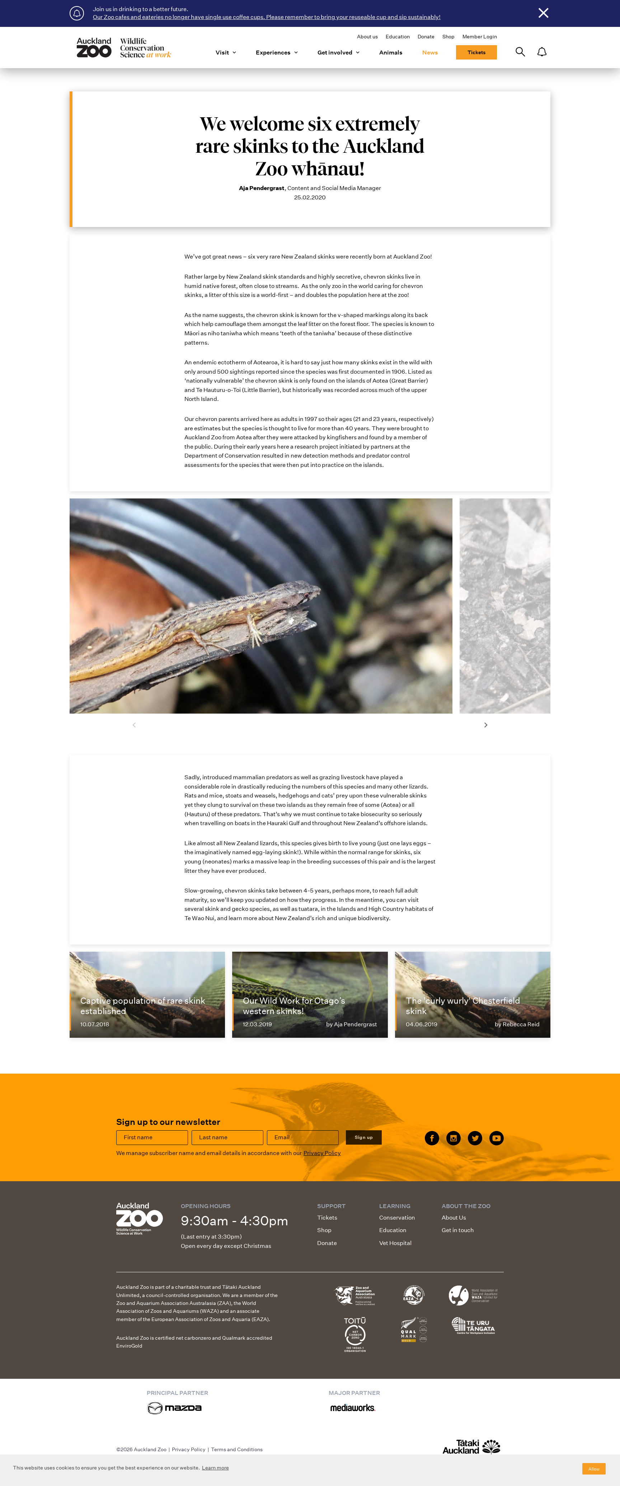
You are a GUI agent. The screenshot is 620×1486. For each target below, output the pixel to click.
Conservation (397, 1217)
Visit (222, 52)
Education (398, 36)
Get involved (335, 52)
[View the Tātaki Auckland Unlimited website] (471, 1450)
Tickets (476, 52)
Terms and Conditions (237, 1449)
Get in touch (458, 1230)
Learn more (215, 1467)
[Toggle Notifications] (542, 52)
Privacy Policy (322, 1153)
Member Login (479, 36)
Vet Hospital (395, 1243)
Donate (426, 36)
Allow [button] (594, 1469)
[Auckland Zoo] (123, 47)
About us (367, 36)
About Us (454, 1217)
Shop (448, 36)
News (430, 52)
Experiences (273, 52)
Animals (391, 52)
